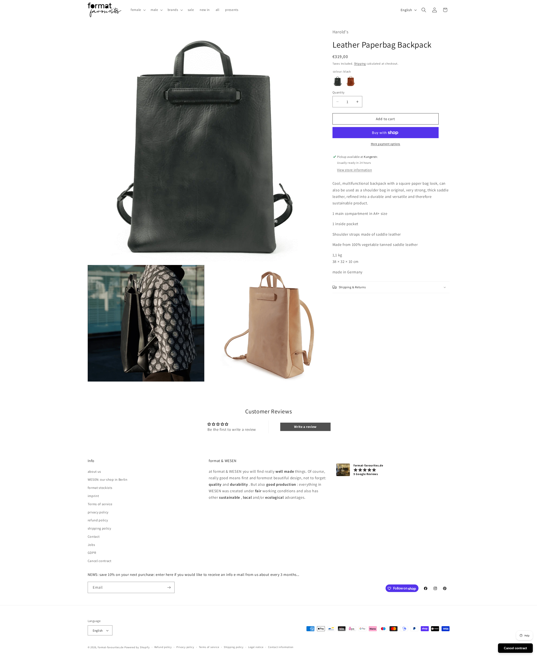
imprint (93, 495)
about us (94, 471)
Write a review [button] (305, 427)
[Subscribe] (169, 587)
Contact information (280, 647)
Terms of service (100, 504)
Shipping (360, 63)
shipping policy (99, 528)
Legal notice (255, 647)
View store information (354, 170)
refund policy (98, 520)
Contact (94, 536)
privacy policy (98, 512)
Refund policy (163, 647)
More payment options (385, 144)
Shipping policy (234, 647)
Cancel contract (99, 561)
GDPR (92, 553)
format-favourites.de (111, 647)
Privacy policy (185, 647)
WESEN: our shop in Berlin (108, 479)
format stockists (100, 488)
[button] (138, 10)
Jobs (91, 544)
